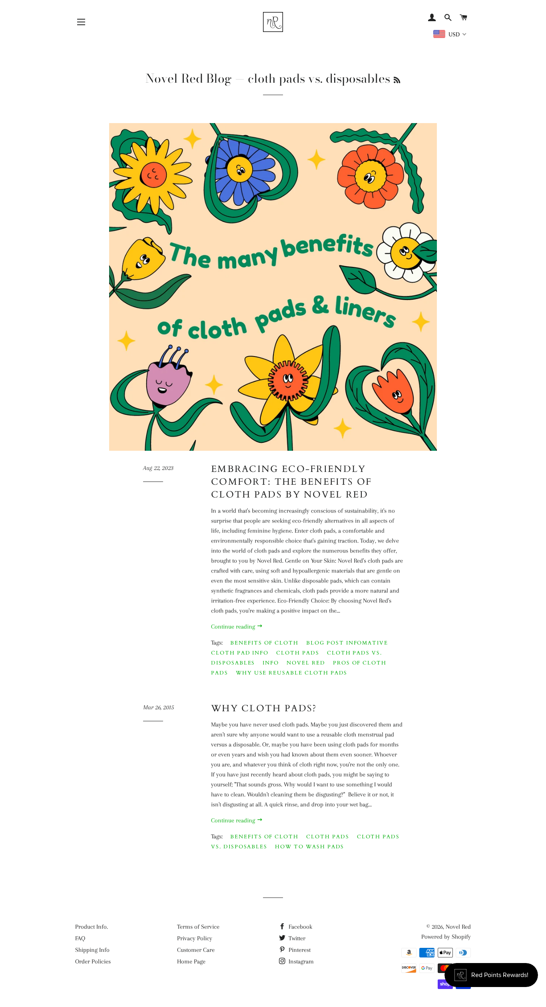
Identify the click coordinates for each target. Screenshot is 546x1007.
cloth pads (297, 653)
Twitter (296, 938)
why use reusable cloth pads (292, 673)
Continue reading (234, 626)
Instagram (300, 961)
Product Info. (91, 926)
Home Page (191, 961)
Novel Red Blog (188, 78)
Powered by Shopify (446, 936)
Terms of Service (198, 926)
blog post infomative (347, 643)
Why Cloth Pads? (264, 708)
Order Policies (93, 961)
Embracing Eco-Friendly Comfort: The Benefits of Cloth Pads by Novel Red (291, 482)
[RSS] (397, 80)
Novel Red (458, 926)
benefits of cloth (264, 643)
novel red (306, 663)
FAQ (80, 938)
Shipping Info (92, 949)
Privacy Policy (194, 938)
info (271, 663)
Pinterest (299, 949)
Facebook (299, 926)
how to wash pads (309, 846)
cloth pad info (240, 653)
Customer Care (196, 949)
